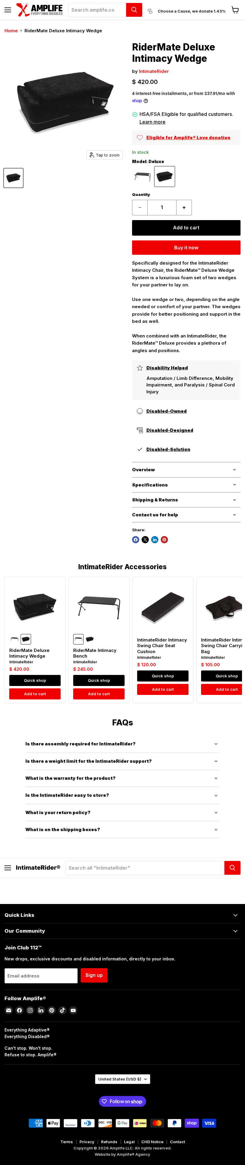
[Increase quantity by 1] (184, 207)
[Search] (134, 10)
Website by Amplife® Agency (122, 1154)
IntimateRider (154, 71)
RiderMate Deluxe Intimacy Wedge (29, 653)
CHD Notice (152, 1141)
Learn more (153, 122)
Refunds (109, 1141)
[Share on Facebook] (135, 539)
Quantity (141, 194)
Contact (177, 1141)
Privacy (86, 1141)
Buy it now (186, 248)
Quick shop (35, 680)
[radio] (142, 176)
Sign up (94, 975)
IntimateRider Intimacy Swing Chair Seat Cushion (162, 645)
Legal (129, 1141)
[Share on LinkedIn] (154, 539)
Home (11, 30)
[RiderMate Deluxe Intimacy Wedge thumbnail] (13, 178)
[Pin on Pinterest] (164, 539)
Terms (66, 1141)
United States (119, 1079)
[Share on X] (145, 539)
